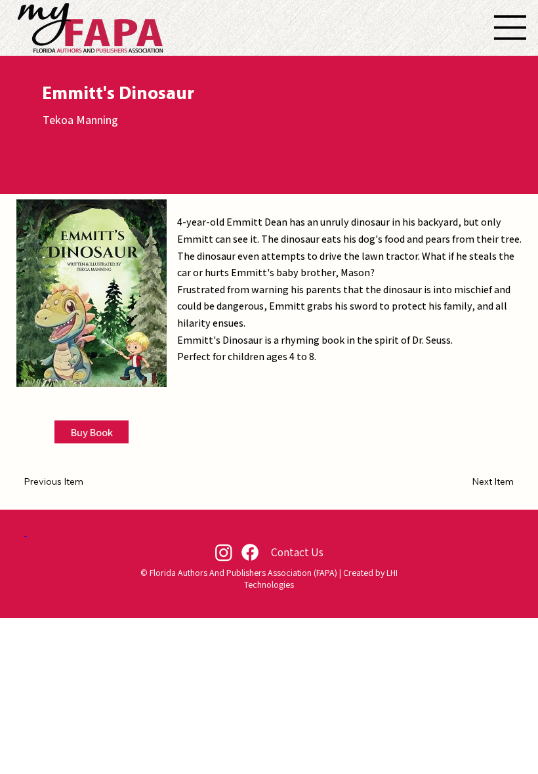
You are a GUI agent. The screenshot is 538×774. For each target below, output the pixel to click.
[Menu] (510, 27)
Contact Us (297, 552)
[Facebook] (250, 552)
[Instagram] (224, 552)
